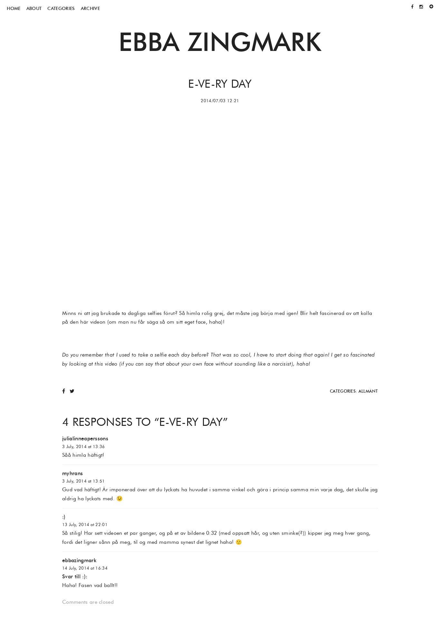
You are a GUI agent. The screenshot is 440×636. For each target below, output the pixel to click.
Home (13, 8)
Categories (61, 8)
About (34, 8)
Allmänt (368, 391)
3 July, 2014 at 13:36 (83, 446)
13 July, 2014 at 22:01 (85, 524)
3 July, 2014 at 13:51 (83, 481)
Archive (90, 8)
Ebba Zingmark (220, 41)
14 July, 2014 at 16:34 (85, 568)
